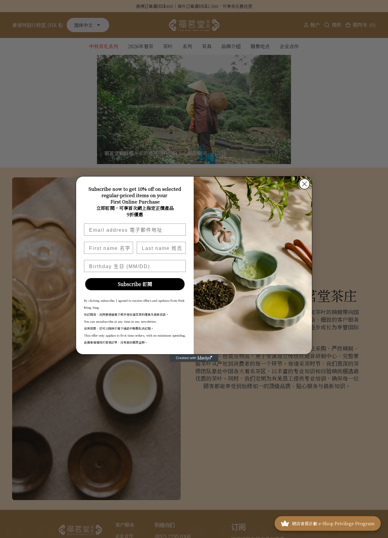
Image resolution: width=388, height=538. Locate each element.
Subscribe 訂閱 (135, 284)
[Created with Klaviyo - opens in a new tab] (194, 358)
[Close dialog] (304, 184)
